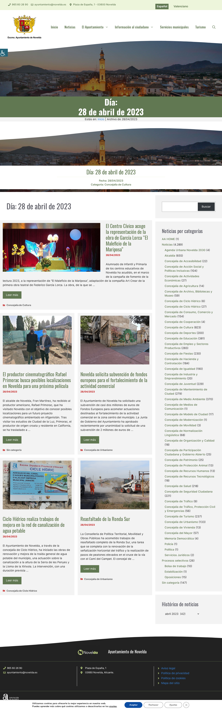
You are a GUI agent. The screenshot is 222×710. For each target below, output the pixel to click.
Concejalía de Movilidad (180, 425)
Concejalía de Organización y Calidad (190, 440)
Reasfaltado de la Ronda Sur (105, 518)
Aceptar (133, 704)
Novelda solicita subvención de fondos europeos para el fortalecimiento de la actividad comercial (113, 379)
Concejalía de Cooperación (183, 321)
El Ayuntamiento (93, 27)
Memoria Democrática (179, 538)
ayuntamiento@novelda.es (50, 4)
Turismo (200, 27)
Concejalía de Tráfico (179, 501)
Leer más (12, 295)
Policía (169, 544)
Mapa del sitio (170, 683)
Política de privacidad (175, 673)
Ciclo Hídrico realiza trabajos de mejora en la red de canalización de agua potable (34, 524)
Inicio (54, 27)
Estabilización (174, 571)
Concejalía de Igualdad (180, 368)
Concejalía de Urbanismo (98, 450)
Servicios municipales (174, 27)
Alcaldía (170, 255)
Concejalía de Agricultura (181, 286)
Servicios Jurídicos (177, 555)
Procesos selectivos (175, 560)
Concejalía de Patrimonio (181, 460)
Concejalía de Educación (181, 338)
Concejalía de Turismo (179, 516)
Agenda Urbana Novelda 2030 (185, 250)
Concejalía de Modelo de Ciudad (186, 414)
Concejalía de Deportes (180, 333)
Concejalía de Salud (178, 486)
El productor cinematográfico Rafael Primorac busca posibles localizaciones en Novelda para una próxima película (37, 379)
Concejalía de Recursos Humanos (187, 471)
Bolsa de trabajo (175, 566)
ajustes (113, 706)
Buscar (206, 206)
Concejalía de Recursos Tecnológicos (189, 476)
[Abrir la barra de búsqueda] (214, 27)
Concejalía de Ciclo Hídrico (22, 590)
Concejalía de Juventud (180, 384)
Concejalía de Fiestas (179, 353)
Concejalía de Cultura (117, 184)
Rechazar (153, 704)
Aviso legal (168, 668)
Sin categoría (14, 450)
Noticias (70, 27)
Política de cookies (173, 678)
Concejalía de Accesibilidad (183, 261)
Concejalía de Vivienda (180, 527)
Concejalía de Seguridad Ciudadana (189, 491)
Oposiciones (173, 577)
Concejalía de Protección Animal (186, 465)
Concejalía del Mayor (179, 533)
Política (169, 549)
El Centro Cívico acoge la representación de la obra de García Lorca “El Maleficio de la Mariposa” (127, 237)
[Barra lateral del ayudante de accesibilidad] (4, 53)
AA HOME (168, 239)
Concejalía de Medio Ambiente (185, 399)
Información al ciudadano (132, 27)
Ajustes (173, 704)
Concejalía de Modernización (184, 419)
